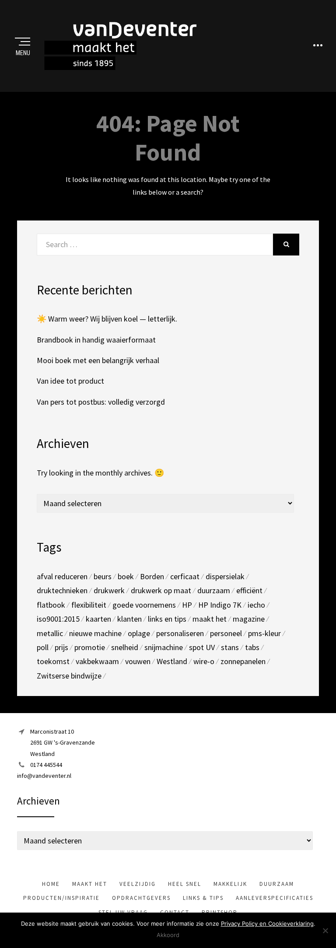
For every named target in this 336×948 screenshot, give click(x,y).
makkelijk (230, 884)
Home (51, 884)
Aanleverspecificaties (274, 898)
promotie (89, 647)
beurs (103, 576)
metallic (50, 633)
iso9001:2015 (58, 619)
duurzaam (213, 590)
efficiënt (249, 590)
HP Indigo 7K (220, 605)
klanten (129, 619)
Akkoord (168, 934)
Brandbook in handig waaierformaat (96, 340)
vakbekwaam (97, 661)
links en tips (167, 619)
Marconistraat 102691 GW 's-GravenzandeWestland (62, 742)
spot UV (202, 647)
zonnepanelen (243, 661)
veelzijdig (137, 884)
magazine (249, 619)
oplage (139, 633)
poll (43, 647)
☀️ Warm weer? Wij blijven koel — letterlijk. (107, 319)
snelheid (124, 647)
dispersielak (225, 576)
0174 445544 (46, 765)
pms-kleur (264, 633)
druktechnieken (62, 590)
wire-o (203, 661)
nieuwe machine (95, 633)
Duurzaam (276, 884)
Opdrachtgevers (141, 898)
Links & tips (203, 898)
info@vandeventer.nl (44, 776)
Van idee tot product (70, 381)
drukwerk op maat (161, 590)
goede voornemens (144, 605)
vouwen (137, 661)
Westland (172, 661)
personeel (226, 633)
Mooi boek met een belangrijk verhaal (98, 360)
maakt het (209, 619)
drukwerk (109, 590)
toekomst (53, 661)
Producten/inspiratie (61, 898)
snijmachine (163, 647)
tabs (252, 647)
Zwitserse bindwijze (69, 676)
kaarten (98, 619)
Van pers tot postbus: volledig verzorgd (101, 402)
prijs (61, 647)
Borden (152, 576)
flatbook (51, 605)
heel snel (184, 884)
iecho (256, 605)
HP (187, 605)
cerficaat (185, 576)
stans (230, 647)
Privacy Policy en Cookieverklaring (267, 923)
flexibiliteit (88, 605)
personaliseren (180, 633)
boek (126, 576)
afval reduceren (62, 576)
